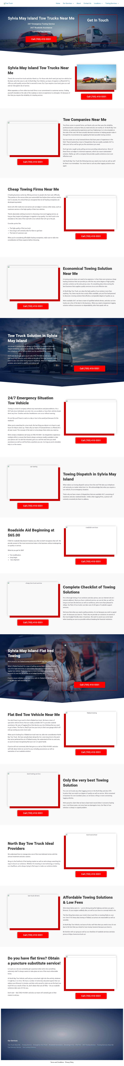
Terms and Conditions (57, 1062)
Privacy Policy (69, 1062)
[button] (73, 3)
